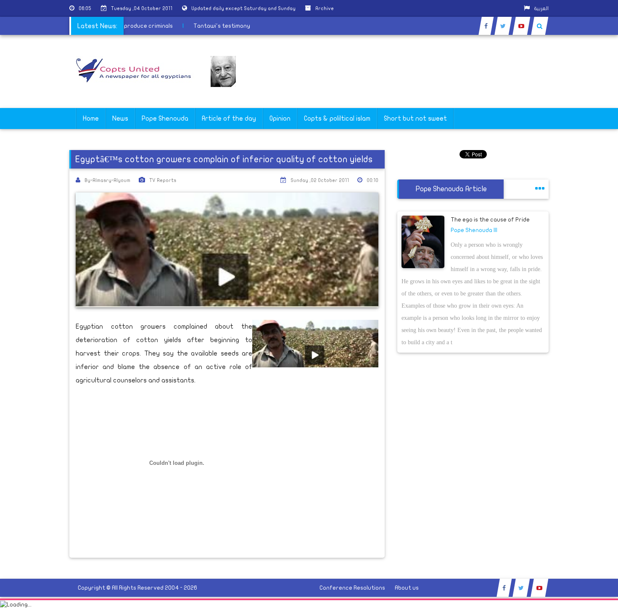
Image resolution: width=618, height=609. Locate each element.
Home (91, 118)
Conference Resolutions (352, 588)
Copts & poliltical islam (337, 118)
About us (407, 588)
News (120, 118)
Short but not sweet (415, 118)
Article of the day (229, 118)
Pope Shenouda (165, 118)
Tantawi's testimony (225, 26)
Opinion (280, 118)
